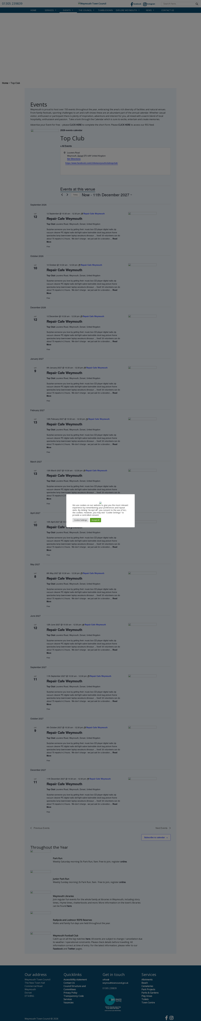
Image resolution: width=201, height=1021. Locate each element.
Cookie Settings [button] (80, 520)
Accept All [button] (95, 520)
